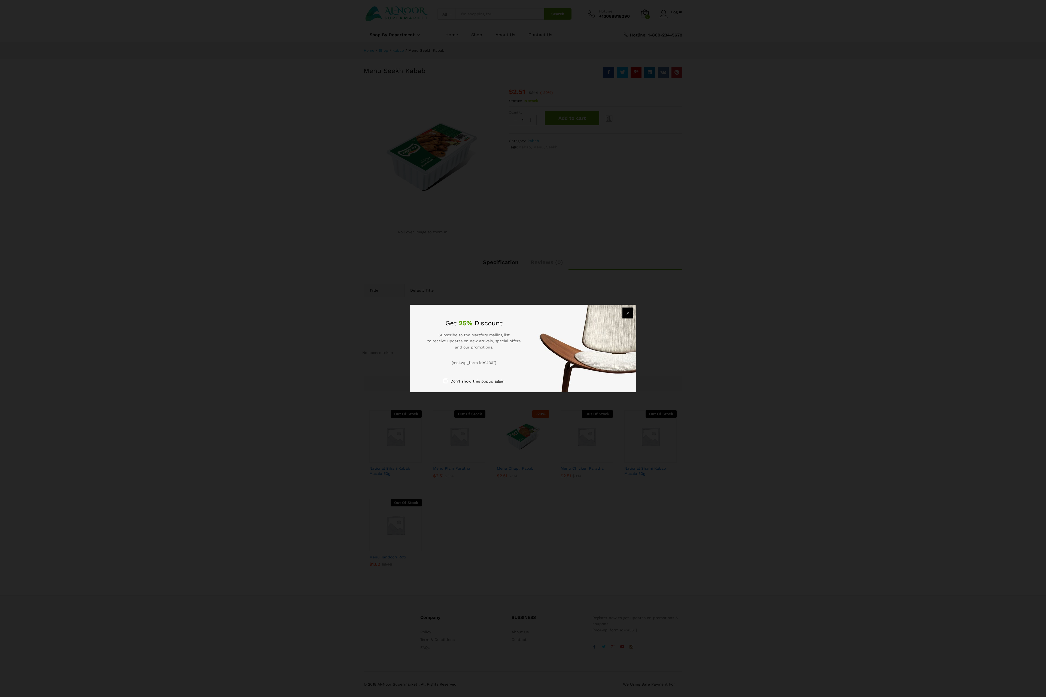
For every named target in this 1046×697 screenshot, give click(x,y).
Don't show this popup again (477, 381)
